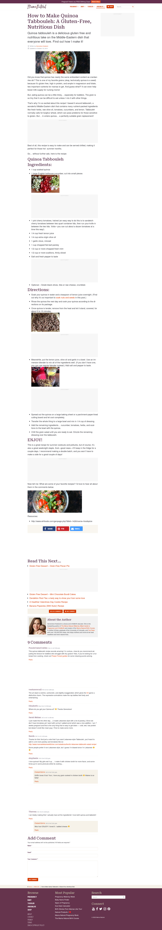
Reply (31, 660)
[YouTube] (93, 909)
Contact (30, 917)
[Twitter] (100, 909)
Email (29, 852)
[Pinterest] (109, 909)
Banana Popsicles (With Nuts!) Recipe (46, 605)
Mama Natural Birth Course (86, 628)
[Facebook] (97, 909)
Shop (111, 7)
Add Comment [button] (70, 611)
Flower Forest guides (59, 656)
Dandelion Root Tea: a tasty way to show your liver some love (57, 598)
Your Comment (33, 859)
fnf (87, 693)
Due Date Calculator (62, 906)
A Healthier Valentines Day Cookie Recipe (48, 601)
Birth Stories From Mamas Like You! (68, 909)
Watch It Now (96, 2)
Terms (30, 922)
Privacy (30, 919)
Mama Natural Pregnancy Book (66, 915)
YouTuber (91, 630)
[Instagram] (105, 909)
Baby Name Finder (62, 899)
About (30, 914)
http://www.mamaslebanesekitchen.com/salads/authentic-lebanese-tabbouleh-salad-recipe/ (63, 744)
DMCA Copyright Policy (36, 925)
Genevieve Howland (42, 46)
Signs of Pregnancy (62, 903)
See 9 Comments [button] (56, 611)
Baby (82, 7)
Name (29, 846)
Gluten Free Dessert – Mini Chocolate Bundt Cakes (52, 594)
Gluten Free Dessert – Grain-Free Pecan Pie (49, 565)
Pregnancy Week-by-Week (65, 896)
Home (30, 886)
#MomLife (100, 7)
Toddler (90, 7)
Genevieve (40, 772)
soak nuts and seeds (65, 297)
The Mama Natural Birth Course (67, 918)
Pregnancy (74, 7)
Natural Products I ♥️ (63, 912)
